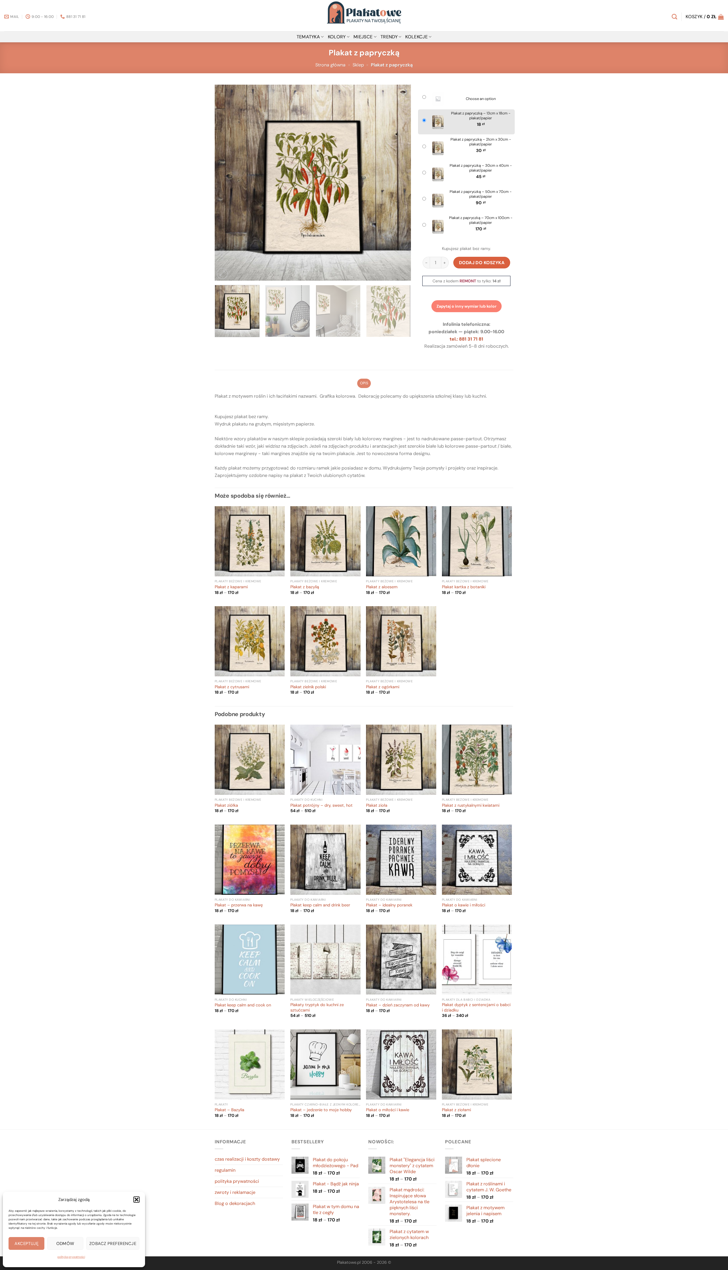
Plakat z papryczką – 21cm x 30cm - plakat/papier (480, 142)
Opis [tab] (364, 383)
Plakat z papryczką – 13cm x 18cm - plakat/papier (480, 115)
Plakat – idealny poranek (389, 905)
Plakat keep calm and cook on (243, 1005)
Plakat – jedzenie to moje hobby (321, 1110)
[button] (136, 1199)
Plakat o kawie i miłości (463, 905)
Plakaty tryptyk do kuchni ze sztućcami (317, 1007)
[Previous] (226, 182)
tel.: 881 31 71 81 (466, 339)
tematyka (308, 37)
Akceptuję (26, 1243)
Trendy (389, 37)
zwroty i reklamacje (235, 1192)
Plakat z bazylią (304, 587)
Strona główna (330, 65)
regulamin (225, 1170)
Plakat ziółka (226, 805)
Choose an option (481, 99)
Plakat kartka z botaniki (463, 587)
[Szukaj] (674, 17)
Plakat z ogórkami (382, 687)
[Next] (400, 182)
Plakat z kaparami (231, 587)
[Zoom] (222, 273)
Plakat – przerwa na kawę (239, 905)
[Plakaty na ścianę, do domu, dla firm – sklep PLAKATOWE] (364, 15)
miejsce (363, 37)
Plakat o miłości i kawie (387, 1110)
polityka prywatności (71, 1257)
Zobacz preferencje (112, 1243)
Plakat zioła (376, 805)
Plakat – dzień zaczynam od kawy (398, 1005)
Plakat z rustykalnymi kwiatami (470, 805)
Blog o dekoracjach (235, 1203)
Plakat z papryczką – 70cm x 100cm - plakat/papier (480, 220)
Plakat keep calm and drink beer (320, 905)
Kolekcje (416, 37)
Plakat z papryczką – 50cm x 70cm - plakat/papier (481, 194)
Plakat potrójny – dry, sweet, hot (321, 805)
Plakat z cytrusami (232, 687)
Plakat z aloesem (382, 587)
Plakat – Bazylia (229, 1110)
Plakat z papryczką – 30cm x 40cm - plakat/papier (481, 168)
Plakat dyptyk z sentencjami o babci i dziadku (476, 1007)
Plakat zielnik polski (308, 687)
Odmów (65, 1243)
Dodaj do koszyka (482, 263)
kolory (337, 37)
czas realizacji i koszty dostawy (247, 1159)
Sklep (358, 65)
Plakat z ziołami (456, 1110)
